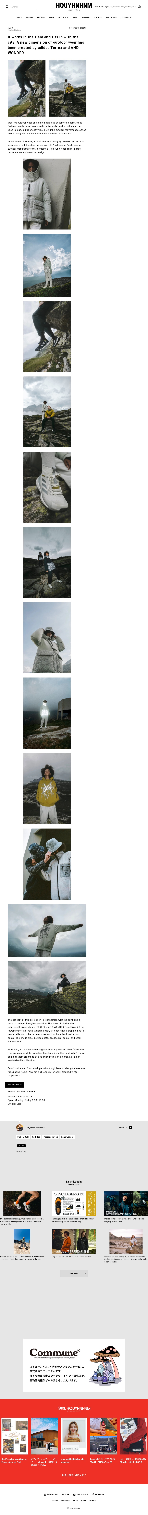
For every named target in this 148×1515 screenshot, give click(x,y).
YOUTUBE (98, 17)
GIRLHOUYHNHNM (74, 1475)
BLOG (51, 17)
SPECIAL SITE (111, 17)
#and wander (67, 1137)
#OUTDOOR (23, 1137)
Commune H (126, 17)
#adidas (36, 1137)
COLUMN (41, 17)
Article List (123, 1128)
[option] (14, 1442)
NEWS (19, 17)
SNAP (75, 17)
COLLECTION (63, 17)
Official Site (14, 1103)
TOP (18, 1152)
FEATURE (29, 17)
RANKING (86, 17)
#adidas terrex (50, 1137)
